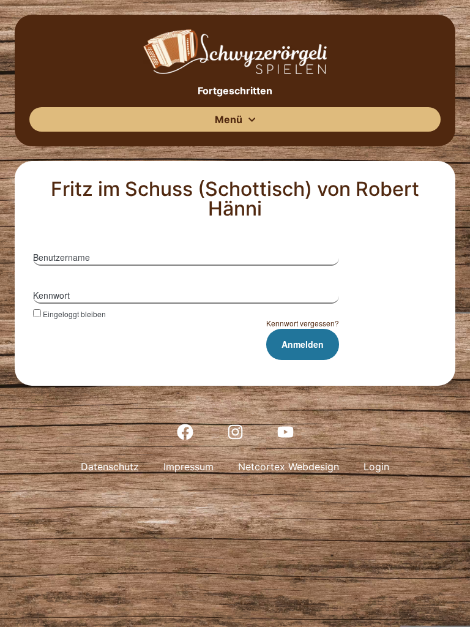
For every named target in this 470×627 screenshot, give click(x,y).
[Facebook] (184, 431)
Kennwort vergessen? (302, 323)
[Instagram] (235, 431)
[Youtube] (285, 431)
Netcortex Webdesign (288, 466)
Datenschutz (110, 466)
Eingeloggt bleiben (74, 313)
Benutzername (61, 257)
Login (376, 466)
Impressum (188, 466)
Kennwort (51, 295)
